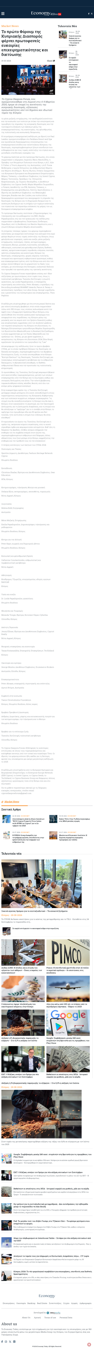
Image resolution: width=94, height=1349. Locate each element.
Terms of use (50, 1317)
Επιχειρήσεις (9, 1303)
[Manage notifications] (89, 1344)
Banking (31, 1303)
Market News (10, 26)
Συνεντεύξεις (55, 1303)
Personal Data (66, 1317)
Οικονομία (21, 1303)
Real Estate (42, 1303)
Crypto (66, 1303)
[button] (2, 13)
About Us (26, 1317)
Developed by (40, 1313)
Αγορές (74, 1303)
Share (49, 61)
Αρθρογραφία (85, 1303)
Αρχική (37, 1317)
